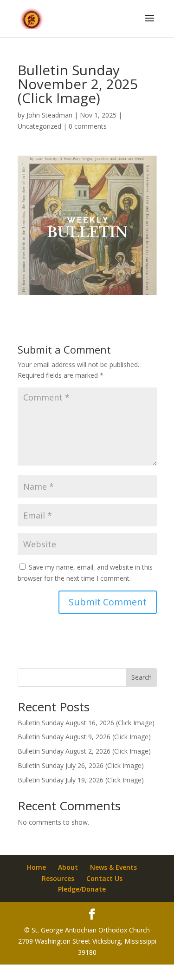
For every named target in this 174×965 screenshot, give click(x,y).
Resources (58, 878)
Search (141, 677)
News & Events (113, 867)
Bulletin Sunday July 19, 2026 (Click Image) (81, 779)
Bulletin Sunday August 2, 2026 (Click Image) (84, 751)
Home (36, 867)
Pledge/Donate (82, 889)
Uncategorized (39, 126)
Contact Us (104, 878)
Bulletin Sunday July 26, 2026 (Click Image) (81, 765)
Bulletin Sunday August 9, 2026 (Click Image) (84, 736)
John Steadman (49, 115)
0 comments (88, 126)
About (68, 867)
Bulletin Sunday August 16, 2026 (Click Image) (86, 722)
